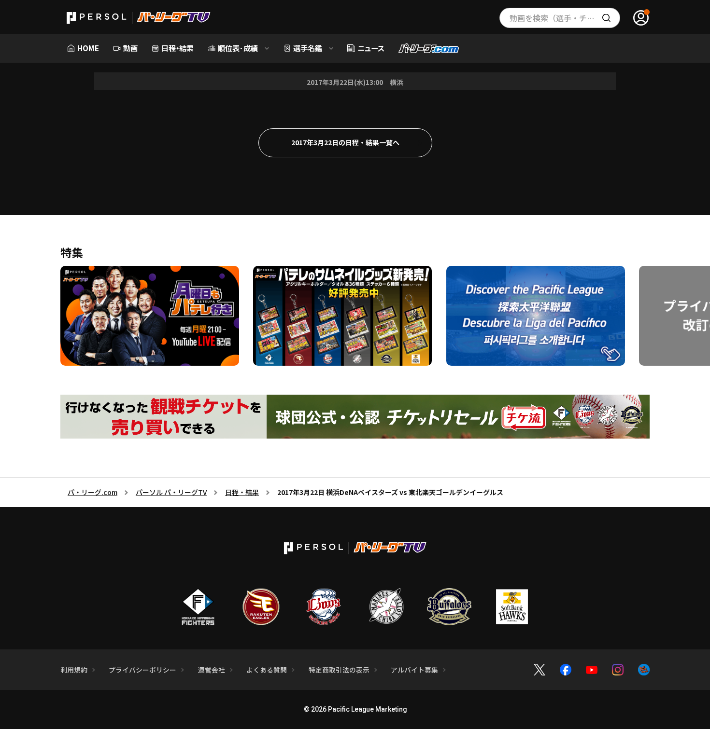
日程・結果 (242, 492)
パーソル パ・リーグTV (171, 492)
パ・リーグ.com (92, 492)
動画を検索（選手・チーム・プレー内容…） (565, 18)
